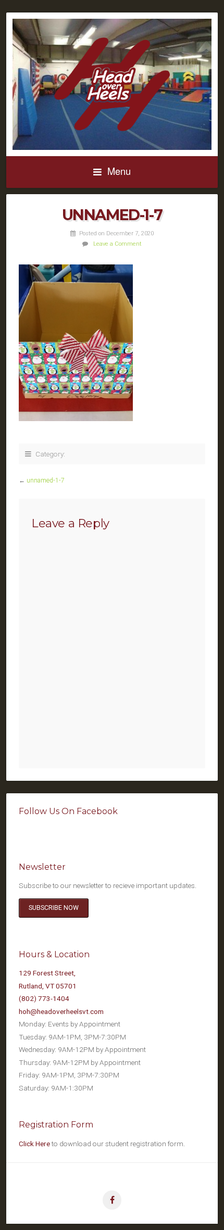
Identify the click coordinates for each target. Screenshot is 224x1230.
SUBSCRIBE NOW (54, 907)
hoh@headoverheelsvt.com (61, 1011)
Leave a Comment (117, 243)
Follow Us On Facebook (68, 811)
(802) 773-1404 (44, 998)
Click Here (34, 1143)
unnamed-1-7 (46, 480)
